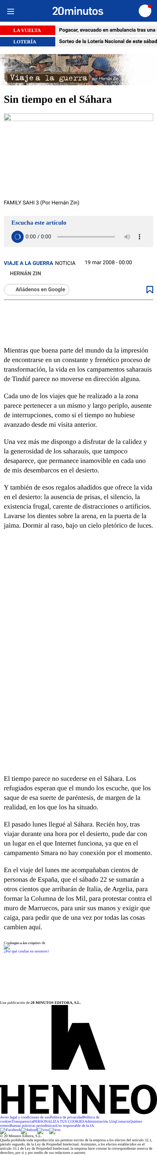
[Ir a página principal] (78, 11)
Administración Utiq (100, 1122)
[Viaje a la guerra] (78, 70)
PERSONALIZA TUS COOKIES (59, 1122)
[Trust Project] (21, 943)
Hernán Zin (25, 274)
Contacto (123, 1122)
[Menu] (10, 10)
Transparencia (22, 1122)
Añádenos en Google (40, 290)
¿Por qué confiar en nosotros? (26, 951)
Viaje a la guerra (28, 263)
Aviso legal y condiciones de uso (25, 1117)
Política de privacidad (66, 1117)
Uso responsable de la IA (75, 1126)
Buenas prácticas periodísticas (33, 1126)
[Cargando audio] (17, 237)
